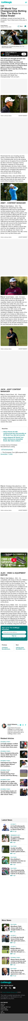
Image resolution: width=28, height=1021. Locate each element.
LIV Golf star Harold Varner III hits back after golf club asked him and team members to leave (17, 939)
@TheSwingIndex (7, 449)
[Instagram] (6, 988)
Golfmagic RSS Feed (6, 1007)
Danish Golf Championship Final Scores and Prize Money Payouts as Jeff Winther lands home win (9, 773)
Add (24, 54)
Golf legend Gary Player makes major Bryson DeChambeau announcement (9, 764)
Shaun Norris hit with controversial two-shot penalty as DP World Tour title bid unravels (14, 433)
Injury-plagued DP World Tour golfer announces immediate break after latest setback (13, 439)
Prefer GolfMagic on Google (11, 53)
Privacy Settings (4, 1009)
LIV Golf (13, 824)
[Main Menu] (26, 2)
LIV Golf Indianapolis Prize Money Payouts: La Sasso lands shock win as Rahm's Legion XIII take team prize (18, 827)
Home (2, 6)
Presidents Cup (15, 835)
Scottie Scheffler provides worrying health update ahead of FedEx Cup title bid (18, 849)
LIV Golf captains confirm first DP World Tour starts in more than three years (9, 745)
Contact (2, 1005)
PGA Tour (13, 846)
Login (2, 1011)
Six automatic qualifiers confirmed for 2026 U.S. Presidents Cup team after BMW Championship (18, 838)
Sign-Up (2, 1012)
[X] (10, 988)
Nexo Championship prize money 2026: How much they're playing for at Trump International (9, 754)
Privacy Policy (7, 638)
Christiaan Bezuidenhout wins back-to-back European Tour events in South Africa (6, 648)
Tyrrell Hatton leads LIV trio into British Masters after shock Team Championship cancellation (9, 792)
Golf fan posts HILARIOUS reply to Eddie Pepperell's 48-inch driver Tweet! (21, 648)
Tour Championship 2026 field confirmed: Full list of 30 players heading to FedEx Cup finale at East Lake (18, 871)
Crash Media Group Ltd (9, 992)
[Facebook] (2, 988)
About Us (3, 1004)
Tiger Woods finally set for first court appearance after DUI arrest (18, 972)
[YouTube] (14, 988)
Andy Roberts (4, 25)
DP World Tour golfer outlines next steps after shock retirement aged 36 (9, 783)
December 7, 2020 (7, 454)
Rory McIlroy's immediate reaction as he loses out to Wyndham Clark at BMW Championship (18, 860)
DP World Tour (5, 741)
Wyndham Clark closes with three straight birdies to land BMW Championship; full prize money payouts (18, 928)
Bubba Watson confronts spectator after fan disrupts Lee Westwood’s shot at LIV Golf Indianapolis (18, 950)
